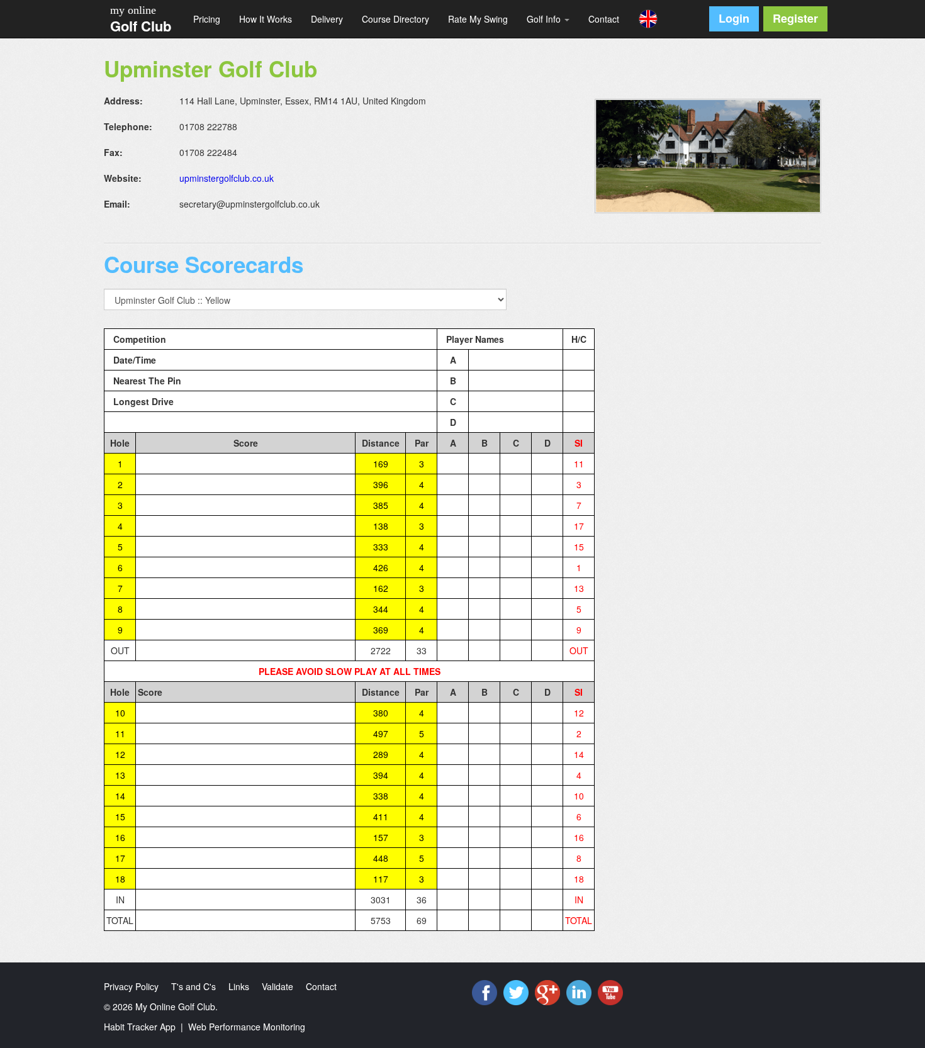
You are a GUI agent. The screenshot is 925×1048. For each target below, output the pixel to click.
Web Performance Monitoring (246, 1026)
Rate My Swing (478, 19)
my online (133, 10)
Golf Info (545, 19)
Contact (603, 19)
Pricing (206, 19)
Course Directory (395, 19)
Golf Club (140, 26)
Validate (277, 986)
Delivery (327, 19)
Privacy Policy (131, 986)
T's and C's (193, 986)
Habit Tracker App (140, 1026)
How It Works (265, 19)
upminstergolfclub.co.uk (226, 178)
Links (238, 986)
